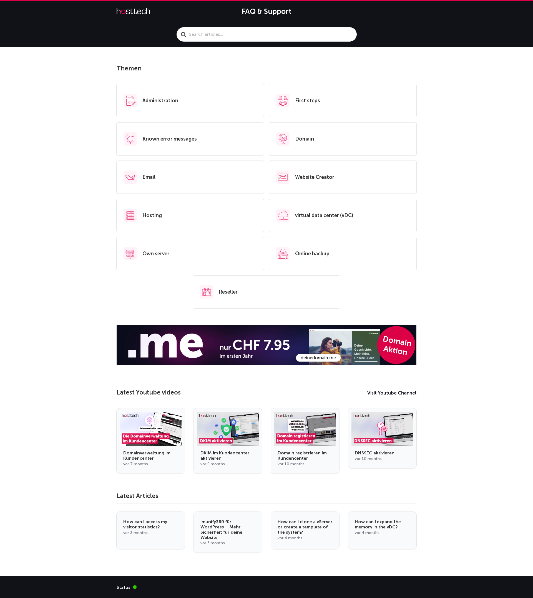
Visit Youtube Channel (391, 393)
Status (127, 587)
